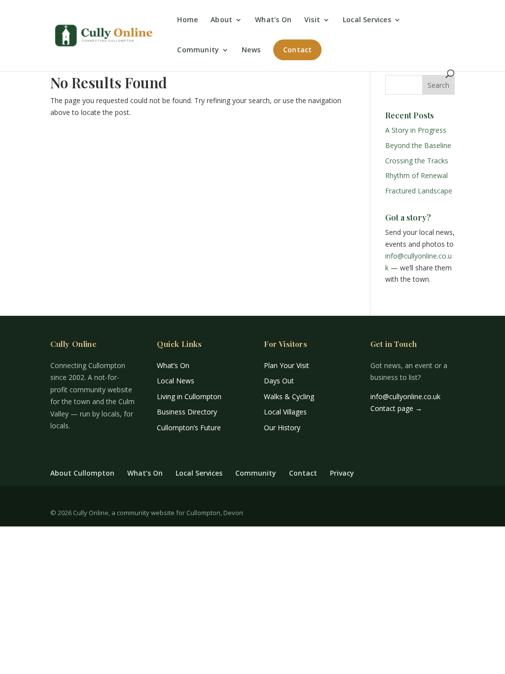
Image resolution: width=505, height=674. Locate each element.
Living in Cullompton (189, 396)
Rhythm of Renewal (416, 175)
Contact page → (396, 408)
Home (187, 20)
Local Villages (285, 411)
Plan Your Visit (286, 365)
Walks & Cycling (289, 396)
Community (198, 50)
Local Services (367, 20)
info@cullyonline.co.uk (405, 396)
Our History (282, 427)
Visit (312, 20)
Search (438, 85)
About (221, 20)
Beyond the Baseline (418, 145)
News (251, 50)
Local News (175, 380)
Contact (297, 49)
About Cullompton (82, 473)
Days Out (279, 380)
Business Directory (187, 411)
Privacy (342, 473)
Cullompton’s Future (189, 427)
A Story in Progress (415, 130)
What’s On (273, 20)
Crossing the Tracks (416, 160)
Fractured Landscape (418, 190)
